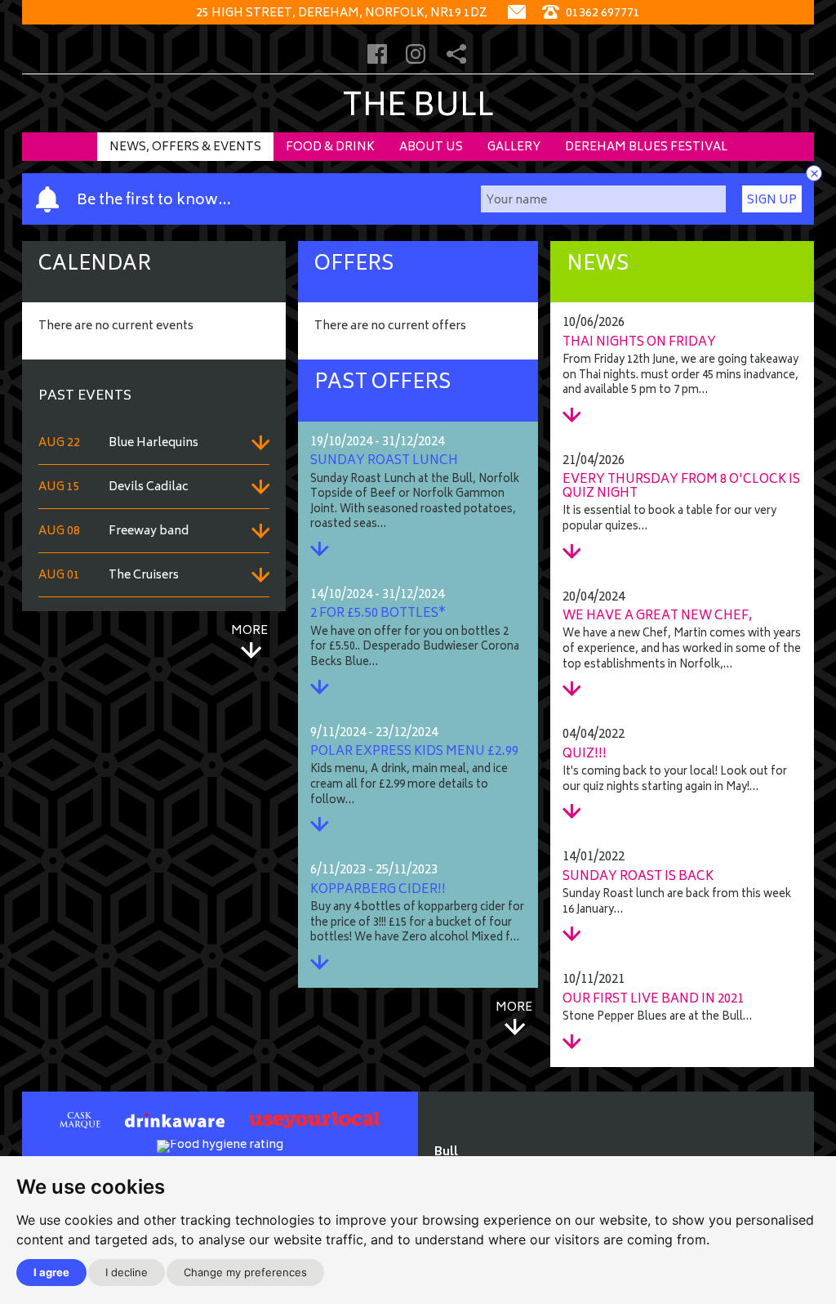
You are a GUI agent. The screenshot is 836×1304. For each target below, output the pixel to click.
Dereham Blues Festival (646, 147)
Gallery (513, 147)
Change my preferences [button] (245, 1272)
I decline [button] (126, 1272)
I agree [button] (51, 1272)
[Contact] (517, 13)
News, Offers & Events (185, 147)
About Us (431, 147)
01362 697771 (601, 13)
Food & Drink (330, 147)
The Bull (418, 108)
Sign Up (772, 200)
